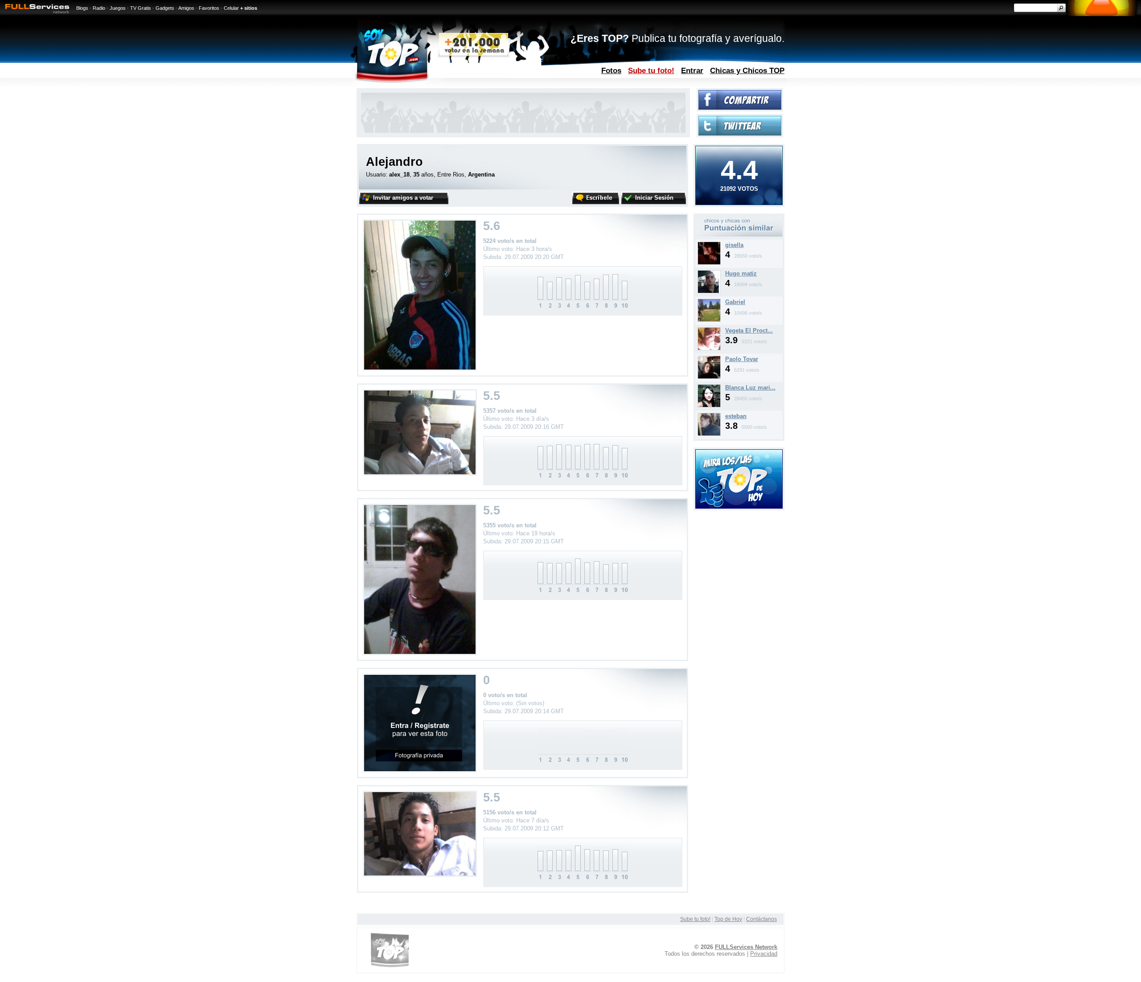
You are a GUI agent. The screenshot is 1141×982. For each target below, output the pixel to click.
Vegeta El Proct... (749, 330)
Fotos (611, 70)
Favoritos (209, 8)
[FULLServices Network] (35, 14)
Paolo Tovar (741, 359)
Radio (99, 8)
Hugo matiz (741, 273)
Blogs (82, 8)
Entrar (692, 70)
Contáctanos (761, 919)
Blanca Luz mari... (750, 387)
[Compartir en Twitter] (739, 133)
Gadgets (165, 8)
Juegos (118, 8)
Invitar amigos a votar (403, 197)
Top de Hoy (728, 919)
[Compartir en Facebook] (739, 107)
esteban (736, 416)
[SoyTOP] (429, 86)
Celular (231, 8)
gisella (734, 245)
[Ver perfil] (709, 262)
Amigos (186, 8)
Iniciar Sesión (654, 197)
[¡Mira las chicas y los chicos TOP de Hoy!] (739, 506)
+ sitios (248, 8)
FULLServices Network (746, 947)
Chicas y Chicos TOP (747, 70)
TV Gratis (140, 8)
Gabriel (735, 302)
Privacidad (763, 953)
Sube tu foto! (651, 70)
